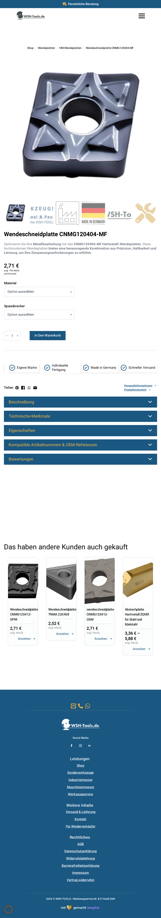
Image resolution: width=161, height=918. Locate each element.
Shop (30, 48)
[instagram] (80, 745)
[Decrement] (7, 335)
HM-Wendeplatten (70, 48)
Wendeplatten (46, 48)
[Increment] (17, 335)
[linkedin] (89, 745)
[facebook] (71, 745)
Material (10, 283)
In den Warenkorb (48, 335)
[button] (71, 668)
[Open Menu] (142, 16)
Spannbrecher (14, 306)
